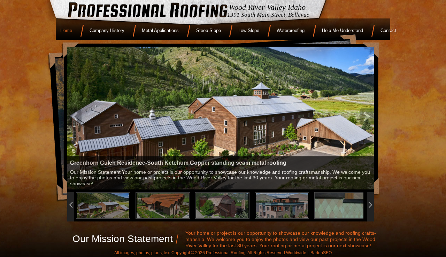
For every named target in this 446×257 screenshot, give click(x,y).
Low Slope (248, 30)
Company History (107, 30)
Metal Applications (160, 30)
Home (66, 30)
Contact (388, 30)
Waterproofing (291, 30)
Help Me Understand (342, 30)
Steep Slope (208, 30)
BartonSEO (321, 252)
